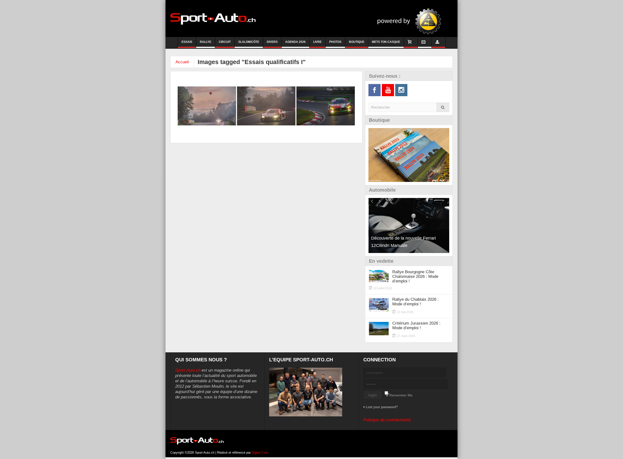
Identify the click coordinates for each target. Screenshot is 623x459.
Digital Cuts (260, 452)
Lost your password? (382, 407)
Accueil (182, 62)
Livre (317, 42)
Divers (272, 42)
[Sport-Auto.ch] (213, 18)
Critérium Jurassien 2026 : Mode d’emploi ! (416, 325)
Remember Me (400, 395)
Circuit (225, 42)
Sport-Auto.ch (187, 370)
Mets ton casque (386, 42)
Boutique (356, 42)
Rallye (205, 42)
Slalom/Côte (248, 42)
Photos (335, 42)
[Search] (443, 107)
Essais (187, 42)
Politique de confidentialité (387, 420)
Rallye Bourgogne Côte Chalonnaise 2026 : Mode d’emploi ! (415, 276)
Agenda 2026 (295, 42)
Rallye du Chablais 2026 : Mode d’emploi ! (415, 301)
